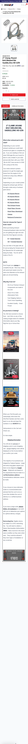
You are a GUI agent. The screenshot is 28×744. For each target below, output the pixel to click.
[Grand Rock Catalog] (14, 341)
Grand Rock (6, 56)
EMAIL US (6, 509)
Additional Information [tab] (18, 106)
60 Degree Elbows (13, 199)
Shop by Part (11, 9)
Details (24, 1)
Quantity (5, 88)
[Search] (22, 5)
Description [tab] (5, 106)
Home (4, 9)
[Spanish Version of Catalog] (14, 369)
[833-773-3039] (23, 5)
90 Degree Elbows (13, 202)
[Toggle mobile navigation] (2, 5)
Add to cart (15, 95)
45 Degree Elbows (13, 196)
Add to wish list (15, 99)
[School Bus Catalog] (14, 396)
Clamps (19, 9)
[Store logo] (8, 5)
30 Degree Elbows (13, 193)
